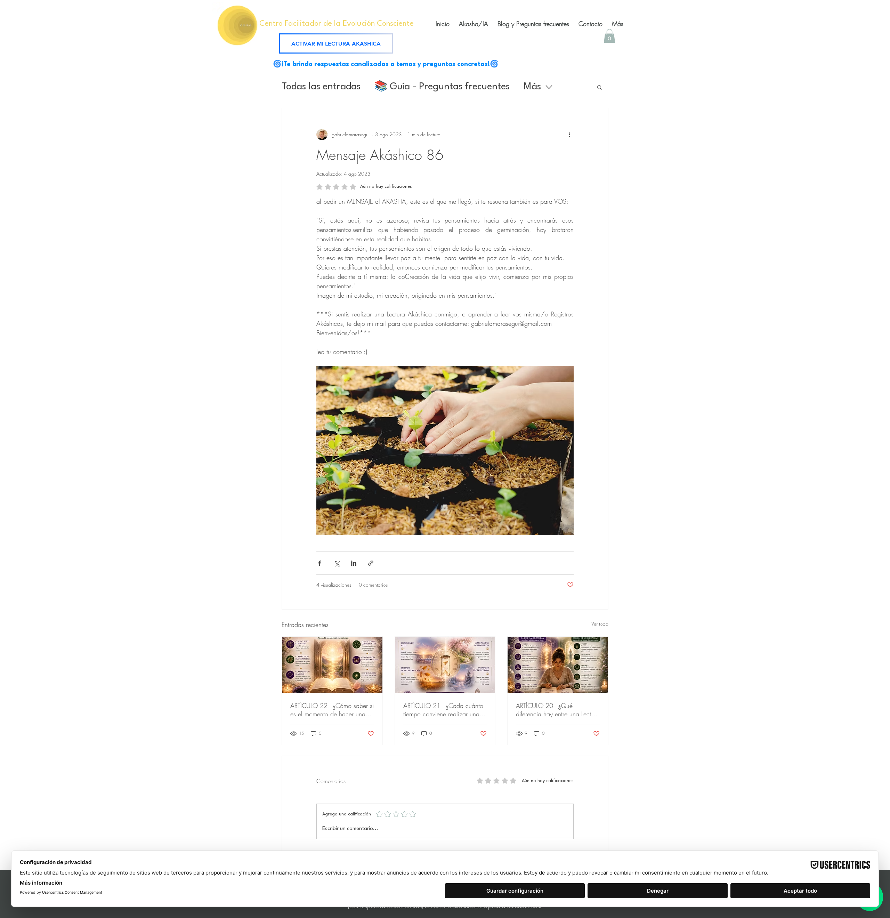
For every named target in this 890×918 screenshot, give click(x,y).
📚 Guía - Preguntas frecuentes (442, 87)
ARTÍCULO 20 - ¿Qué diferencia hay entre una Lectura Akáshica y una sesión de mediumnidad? (557, 709)
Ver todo (599, 623)
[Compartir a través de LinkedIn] (353, 563)
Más (532, 87)
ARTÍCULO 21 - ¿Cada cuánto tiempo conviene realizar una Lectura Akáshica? (443, 709)
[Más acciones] (569, 134)
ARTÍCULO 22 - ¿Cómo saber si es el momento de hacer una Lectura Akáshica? (332, 709)
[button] (609, 36)
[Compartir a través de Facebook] (319, 563)
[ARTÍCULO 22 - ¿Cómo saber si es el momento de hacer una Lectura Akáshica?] (332, 665)
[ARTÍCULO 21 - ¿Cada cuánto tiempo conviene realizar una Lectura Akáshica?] (445, 665)
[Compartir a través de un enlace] (370, 563)
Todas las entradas (321, 87)
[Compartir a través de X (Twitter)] (336, 563)
